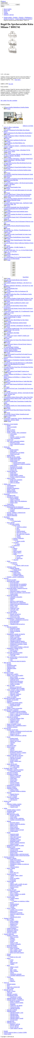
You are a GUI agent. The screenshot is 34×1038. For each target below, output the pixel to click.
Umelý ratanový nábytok (16, 1028)
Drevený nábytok (14, 1025)
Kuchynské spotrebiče (12, 595)
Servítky (12, 941)
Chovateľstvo (10, 487)
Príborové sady (14, 962)
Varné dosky (13, 611)
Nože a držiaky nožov (15, 951)
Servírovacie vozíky (15, 617)
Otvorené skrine (14, 849)
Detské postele (13, 461)
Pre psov (15, 564)
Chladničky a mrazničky (16, 597)
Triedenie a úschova (9, 918)
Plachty (18, 529)
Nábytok (12, 547)
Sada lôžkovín (13, 905)
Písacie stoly (7, 10)
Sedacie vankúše (14, 895)
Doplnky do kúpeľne (15, 635)
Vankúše (6, 13)
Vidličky (12, 964)
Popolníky (12, 939)
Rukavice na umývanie (16, 885)
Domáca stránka (8, 17)
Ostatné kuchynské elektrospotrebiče (19, 604)
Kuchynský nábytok (12, 612)
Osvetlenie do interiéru (12, 774)
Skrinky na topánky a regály (14, 724)
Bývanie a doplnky (15, 524)
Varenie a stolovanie (9, 934)
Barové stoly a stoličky (12, 674)
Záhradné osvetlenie (12, 1009)
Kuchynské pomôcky (12, 947)
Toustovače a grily (14, 608)
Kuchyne (6, 578)
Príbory (9, 958)
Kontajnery (10, 701)
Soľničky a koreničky (15, 944)
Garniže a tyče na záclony (16, 909)
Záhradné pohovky (15, 1017)
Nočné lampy (13, 778)
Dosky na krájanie (14, 948)
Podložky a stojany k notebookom (15, 577)
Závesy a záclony (11, 908)
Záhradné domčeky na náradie (14, 998)
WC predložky (13, 651)
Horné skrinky (13, 589)
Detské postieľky (14, 449)
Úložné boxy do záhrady (16, 1005)
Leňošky (12, 748)
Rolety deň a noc (14, 872)
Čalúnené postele (14, 835)
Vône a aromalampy (15, 438)
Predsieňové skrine (15, 719)
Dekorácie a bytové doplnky (11, 424)
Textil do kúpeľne (11, 881)
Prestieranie (13, 879)
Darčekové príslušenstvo (13, 488)
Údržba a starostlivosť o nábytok (18, 735)
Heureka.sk (6, 517)
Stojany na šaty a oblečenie (17, 818)
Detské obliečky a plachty (16, 475)
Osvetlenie (16, 542)
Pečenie (9, 954)
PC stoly (18, 557)
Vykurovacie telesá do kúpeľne (18, 661)
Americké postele (14, 834)
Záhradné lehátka (14, 1015)
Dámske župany (17, 569)
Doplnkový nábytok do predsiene (18, 712)
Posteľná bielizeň (20, 531)
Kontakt (6, 1031)
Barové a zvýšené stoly (16, 687)
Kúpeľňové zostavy (15, 628)
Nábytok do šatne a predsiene (11, 709)
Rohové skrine (13, 852)
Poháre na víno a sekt (15, 957)
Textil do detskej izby (12, 471)
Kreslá (8, 737)
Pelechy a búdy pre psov (22, 565)
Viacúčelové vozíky (12, 931)
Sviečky (12, 435)
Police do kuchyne (14, 615)
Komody (9, 664)
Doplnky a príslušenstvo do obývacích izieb (21, 731)
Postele (5, 12)
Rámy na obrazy (11, 429)
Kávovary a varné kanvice (16, 601)
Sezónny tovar (7, 801)
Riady (8, 965)
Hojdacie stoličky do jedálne (17, 678)
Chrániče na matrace (21, 527)
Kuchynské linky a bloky (13, 581)
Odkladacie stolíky (11, 668)
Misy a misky (13, 969)
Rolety (11, 871)
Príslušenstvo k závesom (16, 912)
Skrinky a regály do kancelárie (14, 708)
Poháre (8, 955)
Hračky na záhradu (15, 1001)
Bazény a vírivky (11, 991)
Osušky (12, 882)
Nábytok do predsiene (12, 717)
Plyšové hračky (17, 521)
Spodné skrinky (14, 594)
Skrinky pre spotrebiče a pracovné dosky (20, 592)
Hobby (8, 561)
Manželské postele (14, 841)
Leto (8, 802)
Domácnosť (7, 494)
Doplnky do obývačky (12, 729)
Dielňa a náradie (11, 489)
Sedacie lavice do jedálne (16, 682)
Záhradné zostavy (11, 1022)
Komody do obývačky (15, 757)
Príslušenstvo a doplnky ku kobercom (19, 864)
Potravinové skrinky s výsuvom (18, 591)
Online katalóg (7, 1034)
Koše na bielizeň (14, 498)
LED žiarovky (13, 795)
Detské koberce (14, 474)
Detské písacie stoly (15, 459)
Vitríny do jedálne (14, 695)
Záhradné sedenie (11, 1011)
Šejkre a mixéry (14, 605)
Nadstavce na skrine (15, 848)
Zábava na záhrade (15, 482)
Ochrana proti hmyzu (12, 492)
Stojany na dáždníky (15, 715)
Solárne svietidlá (14, 789)
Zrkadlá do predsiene (12, 727)
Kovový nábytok (14, 1027)
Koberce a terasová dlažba (16, 1002)
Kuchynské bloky (14, 582)
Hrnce (11, 978)
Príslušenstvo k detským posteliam (21, 464)
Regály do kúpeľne (15, 629)
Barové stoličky (8, 9)
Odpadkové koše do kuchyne (17, 624)
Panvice (12, 979)
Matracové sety (14, 825)
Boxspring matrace (15, 822)
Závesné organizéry (12, 932)
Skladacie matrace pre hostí (17, 829)
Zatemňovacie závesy (15, 917)
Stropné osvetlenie (14, 782)
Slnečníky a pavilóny (12, 994)
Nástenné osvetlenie (15, 777)
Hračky (12, 519)
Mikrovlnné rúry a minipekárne (18, 602)
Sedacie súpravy (17, 552)
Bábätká (9, 448)
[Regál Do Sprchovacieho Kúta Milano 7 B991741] (12, 53)
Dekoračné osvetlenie (15, 771)
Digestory (12, 598)
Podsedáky (13, 1004)
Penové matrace (14, 827)
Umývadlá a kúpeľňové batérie (14, 652)
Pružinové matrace (14, 828)
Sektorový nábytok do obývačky (15, 755)
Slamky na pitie (14, 942)
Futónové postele (14, 838)
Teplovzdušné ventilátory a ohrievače (19, 647)
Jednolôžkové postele (15, 839)
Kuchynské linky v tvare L (16, 587)
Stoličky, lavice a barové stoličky (15, 675)
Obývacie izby (7, 728)
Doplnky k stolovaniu (12, 935)
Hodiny (9, 425)
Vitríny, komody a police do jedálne (16, 689)
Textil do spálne (11, 897)
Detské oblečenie (14, 571)
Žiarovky (9, 792)
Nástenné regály (11, 667)
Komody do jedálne (15, 691)
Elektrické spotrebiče (9, 505)
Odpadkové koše (11, 495)
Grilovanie (9, 992)
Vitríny (8, 671)
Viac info (10, 84)
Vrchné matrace (14, 831)
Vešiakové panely (14, 721)
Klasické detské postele (19, 462)
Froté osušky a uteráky (15, 638)
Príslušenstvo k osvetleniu (13, 785)
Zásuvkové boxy (14, 927)
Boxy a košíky (10, 919)
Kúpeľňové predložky (15, 639)
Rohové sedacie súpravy (16, 751)
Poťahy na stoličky (15, 878)
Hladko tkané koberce (15, 859)
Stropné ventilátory (11, 787)
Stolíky (15, 554)
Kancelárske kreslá (15, 705)
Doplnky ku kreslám (15, 704)
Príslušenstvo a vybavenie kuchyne (15, 618)
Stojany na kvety (11, 431)
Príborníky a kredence (15, 694)
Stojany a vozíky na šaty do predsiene (19, 714)
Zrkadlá (12, 632)
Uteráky (18, 535)
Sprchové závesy (14, 645)
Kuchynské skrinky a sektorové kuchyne (17, 588)
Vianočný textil (14, 807)
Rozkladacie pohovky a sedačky (18, 752)
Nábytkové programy (15, 758)
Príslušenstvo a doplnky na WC (15, 648)
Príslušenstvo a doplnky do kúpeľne (16, 634)
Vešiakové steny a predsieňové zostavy (16, 725)
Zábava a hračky (11, 478)
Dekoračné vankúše (15, 891)
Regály (9, 669)
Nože (11, 961)
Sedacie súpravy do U (15, 754)
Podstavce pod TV (14, 734)
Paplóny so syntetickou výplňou (21, 901)
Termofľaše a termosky (16, 974)
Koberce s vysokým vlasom (17, 861)
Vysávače (12, 509)
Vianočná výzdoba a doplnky (14, 804)
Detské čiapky (16, 572)
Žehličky (12, 511)
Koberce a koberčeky (18, 538)
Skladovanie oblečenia (12, 929)
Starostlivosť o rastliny (15, 997)
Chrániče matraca (14, 898)
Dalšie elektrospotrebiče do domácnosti (20, 508)
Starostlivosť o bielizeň (12, 497)
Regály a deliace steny (15, 761)
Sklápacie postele (14, 844)
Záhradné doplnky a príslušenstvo (15, 999)
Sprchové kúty (13, 658)
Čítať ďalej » (18, 79)
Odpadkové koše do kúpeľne (17, 641)
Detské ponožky (17, 574)
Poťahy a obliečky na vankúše (17, 894)
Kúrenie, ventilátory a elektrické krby (16, 512)
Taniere (12, 972)
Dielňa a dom (7, 484)
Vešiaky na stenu (14, 722)
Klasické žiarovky (14, 794)
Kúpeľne (21, 17)
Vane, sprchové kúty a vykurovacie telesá (17, 657)
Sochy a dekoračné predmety (17, 444)
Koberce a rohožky (12, 858)
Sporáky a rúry (14, 607)
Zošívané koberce (14, 867)
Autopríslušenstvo (11, 485)
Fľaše (11, 968)
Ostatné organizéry (11, 928)
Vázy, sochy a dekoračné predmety (15, 441)
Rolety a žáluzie (11, 868)
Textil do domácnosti (9, 857)
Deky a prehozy (14, 892)
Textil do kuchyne (11, 874)
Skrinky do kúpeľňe (15, 631)
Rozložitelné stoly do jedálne (17, 688)
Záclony (12, 915)
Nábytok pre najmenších (16, 468)
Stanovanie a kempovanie (13, 987)
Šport (8, 985)
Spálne (5, 808)
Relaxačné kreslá (14, 739)
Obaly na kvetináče (12, 427)
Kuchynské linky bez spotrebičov (18, 584)
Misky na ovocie (14, 937)
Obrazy (9, 428)
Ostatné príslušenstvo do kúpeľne (23, 19)
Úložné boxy (16, 545)
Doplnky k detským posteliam (17, 477)
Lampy (18, 544)
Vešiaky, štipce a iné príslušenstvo (18, 501)
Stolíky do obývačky (12, 764)
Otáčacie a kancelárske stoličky (15, 702)
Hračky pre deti (14, 481)
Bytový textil (16, 525)
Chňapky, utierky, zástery (16, 875)
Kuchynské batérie (14, 621)
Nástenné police (14, 759)
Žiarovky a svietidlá (12, 797)
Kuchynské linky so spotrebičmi (18, 585)
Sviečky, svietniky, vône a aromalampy (16, 432)
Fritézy (12, 599)
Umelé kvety (10, 439)
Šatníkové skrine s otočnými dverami (19, 854)
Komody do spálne (15, 815)
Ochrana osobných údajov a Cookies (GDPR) (15, 1032)
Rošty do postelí (17, 551)
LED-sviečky (13, 434)
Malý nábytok (7, 662)
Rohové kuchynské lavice (16, 681)
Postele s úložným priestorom (17, 842)
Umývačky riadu (14, 609)
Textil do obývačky (12, 889)
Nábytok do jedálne (9, 672)
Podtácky (12, 938)
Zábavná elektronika (12, 515)
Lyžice (11, 959)
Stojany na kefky (20, 541)
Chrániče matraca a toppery (14, 809)
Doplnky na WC (14, 649)
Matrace (15, 548)
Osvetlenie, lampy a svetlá (10, 768)
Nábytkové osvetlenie (15, 732)
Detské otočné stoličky (15, 458)
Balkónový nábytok (9, 14)
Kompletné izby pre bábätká (17, 452)
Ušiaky (12, 744)
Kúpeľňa (15, 539)
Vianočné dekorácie (15, 805)
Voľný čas (6, 982)
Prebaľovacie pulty (15, 454)
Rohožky (12, 865)
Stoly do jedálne (11, 685)
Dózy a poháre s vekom (16, 949)
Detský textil (13, 451)
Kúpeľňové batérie (15, 654)
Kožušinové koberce (15, 862)
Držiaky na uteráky (15, 637)
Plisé (11, 869)
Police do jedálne (14, 692)
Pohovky (12, 749)
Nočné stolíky (19, 555)
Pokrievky (12, 981)
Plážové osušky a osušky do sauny (18, 884)
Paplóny (12, 899)
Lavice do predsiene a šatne (17, 718)
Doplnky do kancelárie (12, 699)
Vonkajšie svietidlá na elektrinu (18, 791)
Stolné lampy (13, 781)
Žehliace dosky (14, 502)
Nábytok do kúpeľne (12, 627)
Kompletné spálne (11, 811)
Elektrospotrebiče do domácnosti (15, 507)
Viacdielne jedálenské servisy (17, 975)
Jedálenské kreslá (14, 679)
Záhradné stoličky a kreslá (16, 1018)
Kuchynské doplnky (12, 945)
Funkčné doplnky (11, 984)
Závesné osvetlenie (15, 784)
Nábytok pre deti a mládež (13, 457)
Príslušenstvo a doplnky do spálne (15, 845)
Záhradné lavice (14, 1014)
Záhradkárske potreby (12, 995)
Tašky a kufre (10, 988)
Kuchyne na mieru (11, 579)
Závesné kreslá (14, 1019)
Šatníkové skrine (11, 847)
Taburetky (15, 559)
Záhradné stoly (10, 1021)
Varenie (9, 977)
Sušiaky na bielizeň (15, 499)
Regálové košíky (14, 922)
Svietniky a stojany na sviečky (17, 437)
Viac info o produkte (9, 100)
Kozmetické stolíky (12, 665)
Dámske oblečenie (14, 568)
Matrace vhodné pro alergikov (17, 824)
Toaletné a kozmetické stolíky (17, 819)
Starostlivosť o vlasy (12, 514)
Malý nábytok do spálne (13, 814)
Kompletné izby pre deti (16, 467)
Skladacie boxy (14, 924)
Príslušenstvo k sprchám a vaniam (18, 644)
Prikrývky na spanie (21, 532)
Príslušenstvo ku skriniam (16, 851)
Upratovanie (10, 504)
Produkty (15, 17)
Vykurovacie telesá (15, 1007)
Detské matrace (11, 455)
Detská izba (7, 447)
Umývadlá (12, 655)
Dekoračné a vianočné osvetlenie (15, 769)
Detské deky (13, 472)
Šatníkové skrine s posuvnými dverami (19, 855)
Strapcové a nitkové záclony (17, 914)
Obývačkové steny (11, 745)
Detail (8, 108)
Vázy (11, 445)
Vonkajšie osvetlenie (12, 788)
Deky (17, 528)
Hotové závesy (14, 911)
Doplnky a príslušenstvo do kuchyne (19, 619)
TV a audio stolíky (14, 767)
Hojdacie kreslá (14, 738)
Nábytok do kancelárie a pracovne (12, 698)
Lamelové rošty (11, 812)
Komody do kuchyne (15, 614)
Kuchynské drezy (14, 622)
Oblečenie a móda (11, 567)
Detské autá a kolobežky (16, 479)
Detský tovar (10, 518)
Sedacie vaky (13, 469)
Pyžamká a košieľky (18, 575)
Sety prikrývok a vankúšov (23, 534)
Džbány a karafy (14, 967)
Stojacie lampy (13, 779)
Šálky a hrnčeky (14, 971)
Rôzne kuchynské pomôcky (17, 952)
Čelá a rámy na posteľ (15, 837)
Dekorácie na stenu (15, 442)
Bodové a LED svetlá (15, 775)
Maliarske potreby (11, 491)
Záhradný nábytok (8, 989)
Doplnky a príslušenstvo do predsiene (16, 711)
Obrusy (12, 877)
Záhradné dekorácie (15, 1008)
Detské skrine (13, 465)
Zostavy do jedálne (11, 697)
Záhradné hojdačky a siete (16, 1012)
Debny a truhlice (14, 921)
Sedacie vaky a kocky (15, 741)
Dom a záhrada (11, 522)
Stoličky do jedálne (15, 684)
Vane (11, 659)
